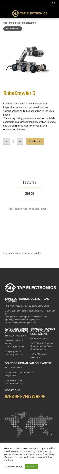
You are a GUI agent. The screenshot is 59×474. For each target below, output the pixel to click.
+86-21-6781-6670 (39, 338)
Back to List (13, 28)
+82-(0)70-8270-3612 (38, 306)
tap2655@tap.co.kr (13, 320)
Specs (29, 193)
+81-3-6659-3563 (13, 367)
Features (29, 182)
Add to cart (35, 141)
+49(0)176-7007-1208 (15, 336)
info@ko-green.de (13, 351)
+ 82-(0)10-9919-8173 (15, 306)
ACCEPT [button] (31, 466)
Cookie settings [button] (14, 466)
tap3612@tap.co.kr (31, 320)
